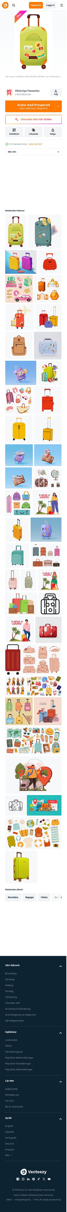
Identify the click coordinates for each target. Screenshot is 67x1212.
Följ (56, 94)
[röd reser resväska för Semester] (18, 886)
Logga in (50, 5)
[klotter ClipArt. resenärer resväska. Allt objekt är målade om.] (17, 757)
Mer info (12, 151)
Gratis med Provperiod (33, 106)
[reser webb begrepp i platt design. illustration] (33, 1085)
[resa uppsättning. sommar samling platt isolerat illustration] (33, 1165)
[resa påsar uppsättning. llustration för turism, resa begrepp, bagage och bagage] (19, 992)
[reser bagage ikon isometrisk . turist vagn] (47, 704)
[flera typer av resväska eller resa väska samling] (20, 783)
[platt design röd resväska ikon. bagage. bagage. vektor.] (40, 888)
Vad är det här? (35, 144)
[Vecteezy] (5, 5)
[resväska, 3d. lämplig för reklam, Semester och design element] (21, 297)
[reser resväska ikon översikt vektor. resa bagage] (16, 856)
